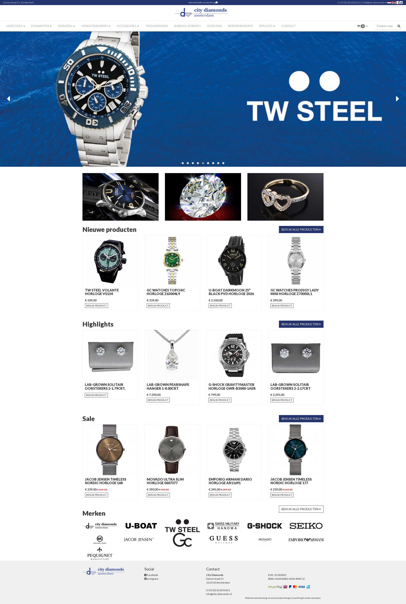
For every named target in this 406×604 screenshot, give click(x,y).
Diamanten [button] (40, 26)
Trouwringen (156, 26)
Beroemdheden (240, 26)
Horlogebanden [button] (94, 26)
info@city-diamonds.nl (375, 2)
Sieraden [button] (65, 26)
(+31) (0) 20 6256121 (349, 2)
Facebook (152, 575)
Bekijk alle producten (300, 229)
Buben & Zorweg (187, 26)
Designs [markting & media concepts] (302, 598)
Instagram (152, 578)
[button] (362, 26)
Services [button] (266, 26)
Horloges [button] (14, 26)
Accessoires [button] (127, 26)
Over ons (214, 26)
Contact (288, 26)
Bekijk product (96, 305)
